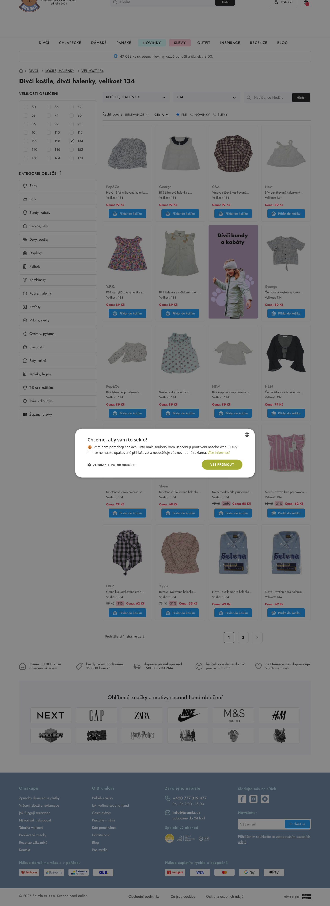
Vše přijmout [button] (222, 464)
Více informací (219, 452)
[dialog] (165, 453)
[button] (112, 465)
